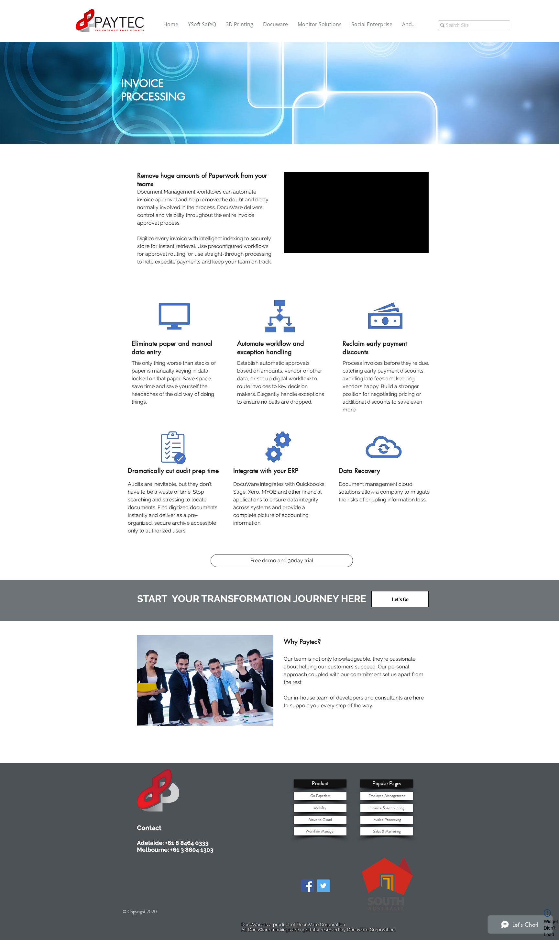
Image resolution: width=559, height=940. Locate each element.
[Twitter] (323, 885)
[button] (320, 783)
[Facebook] (307, 885)
